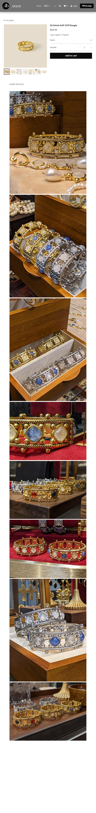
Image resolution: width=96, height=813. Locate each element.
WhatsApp (87, 5)
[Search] (60, 6)
